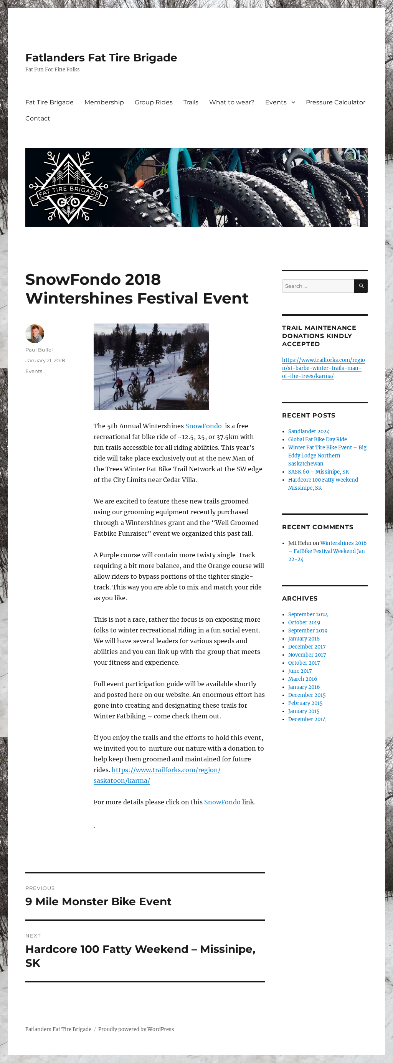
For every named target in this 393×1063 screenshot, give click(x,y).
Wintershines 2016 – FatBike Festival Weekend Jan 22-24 (327, 551)
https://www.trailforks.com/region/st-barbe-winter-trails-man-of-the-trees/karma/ (323, 368)
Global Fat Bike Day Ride (317, 439)
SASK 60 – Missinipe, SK (318, 472)
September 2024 (308, 614)
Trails (190, 102)
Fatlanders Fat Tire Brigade (101, 57)
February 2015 (305, 703)
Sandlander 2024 (309, 431)
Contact (37, 118)
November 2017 (307, 655)
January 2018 (304, 638)
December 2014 (307, 719)
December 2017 (307, 647)
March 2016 (302, 679)
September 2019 (308, 630)
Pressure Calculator (335, 102)
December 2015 (307, 695)
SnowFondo (204, 426)
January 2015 (304, 711)
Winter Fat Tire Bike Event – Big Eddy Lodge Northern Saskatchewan (327, 455)
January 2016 (304, 687)
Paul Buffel (39, 350)
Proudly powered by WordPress (136, 1029)
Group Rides (154, 102)
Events (276, 102)
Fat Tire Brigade (49, 102)
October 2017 (304, 663)
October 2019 (304, 622)
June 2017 (300, 671)
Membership (104, 102)
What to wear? (231, 102)
